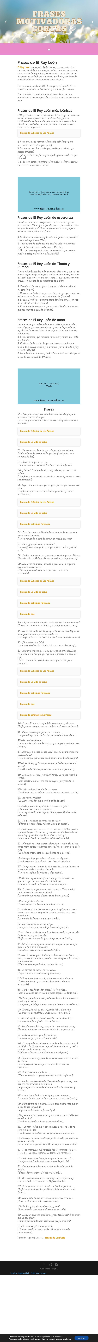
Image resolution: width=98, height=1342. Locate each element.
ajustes (68, 1339)
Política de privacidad (20, 1273)
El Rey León (24, 67)
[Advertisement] (49, 1308)
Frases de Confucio (55, 1237)
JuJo (56, 1269)
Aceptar (81, 1338)
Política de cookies (38, 1273)
